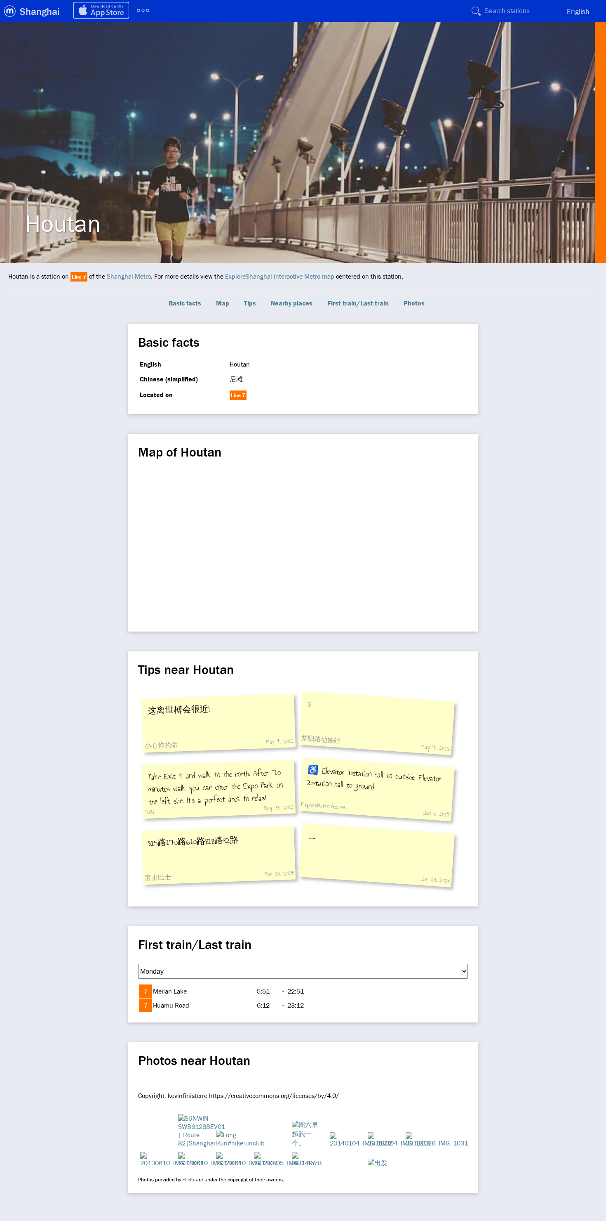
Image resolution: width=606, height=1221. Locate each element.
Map (222, 303)
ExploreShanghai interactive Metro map (279, 276)
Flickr (188, 1179)
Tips (250, 303)
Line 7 (79, 276)
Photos (414, 303)
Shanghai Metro (129, 276)
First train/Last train (358, 303)
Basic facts (185, 303)
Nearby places (291, 303)
